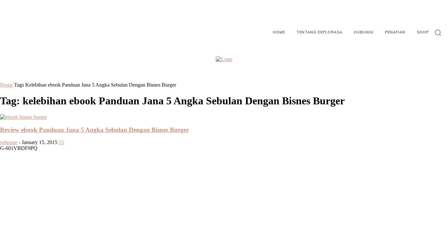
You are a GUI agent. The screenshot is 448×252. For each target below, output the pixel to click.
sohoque (8, 142)
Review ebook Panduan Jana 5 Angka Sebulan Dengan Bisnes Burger (94, 129)
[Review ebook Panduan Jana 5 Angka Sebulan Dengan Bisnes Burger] (23, 117)
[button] (438, 32)
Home (6, 85)
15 (61, 142)
